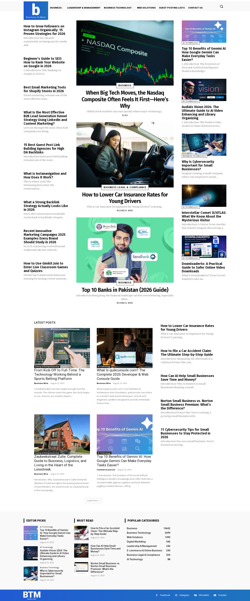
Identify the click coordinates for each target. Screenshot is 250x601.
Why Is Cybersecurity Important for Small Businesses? (198, 165)
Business (124, 85)
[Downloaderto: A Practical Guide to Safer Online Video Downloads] (204, 247)
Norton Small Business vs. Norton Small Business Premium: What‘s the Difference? (187, 404)
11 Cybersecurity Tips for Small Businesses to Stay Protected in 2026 (185, 433)
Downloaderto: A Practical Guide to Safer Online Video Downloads (203, 267)
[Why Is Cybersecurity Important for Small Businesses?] (204, 145)
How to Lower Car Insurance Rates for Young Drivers (125, 197)
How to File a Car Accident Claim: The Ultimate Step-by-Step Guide (187, 353)
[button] (221, 6)
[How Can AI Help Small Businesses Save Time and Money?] (81, 551)
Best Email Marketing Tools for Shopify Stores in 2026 (45, 89)
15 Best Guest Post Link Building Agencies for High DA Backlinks (44, 148)
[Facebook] (157, 595)
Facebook (165, 595)
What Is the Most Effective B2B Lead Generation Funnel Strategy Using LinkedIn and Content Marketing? (45, 118)
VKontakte (204, 595)
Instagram (184, 595)
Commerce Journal (106, 469)
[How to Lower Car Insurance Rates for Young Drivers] (125, 154)
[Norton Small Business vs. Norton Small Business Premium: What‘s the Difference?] (81, 568)
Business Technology (194, 156)
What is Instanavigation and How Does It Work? (45, 175)
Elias (125, 115)
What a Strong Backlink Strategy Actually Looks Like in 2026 (46, 206)
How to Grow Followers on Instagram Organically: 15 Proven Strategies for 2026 (44, 30)
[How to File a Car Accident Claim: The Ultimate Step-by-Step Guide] (81, 533)
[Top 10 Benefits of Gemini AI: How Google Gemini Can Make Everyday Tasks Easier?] (204, 31)
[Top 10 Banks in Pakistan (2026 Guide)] (125, 250)
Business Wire (125, 210)
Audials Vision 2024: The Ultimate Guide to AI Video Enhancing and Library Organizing (202, 112)
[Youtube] (215, 595)
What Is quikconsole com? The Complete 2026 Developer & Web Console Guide (122, 374)
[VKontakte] (195, 595)
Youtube (222, 595)
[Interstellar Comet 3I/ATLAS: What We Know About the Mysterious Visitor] (204, 196)
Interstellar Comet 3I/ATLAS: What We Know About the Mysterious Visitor (204, 216)
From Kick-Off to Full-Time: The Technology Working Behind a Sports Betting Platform (59, 374)
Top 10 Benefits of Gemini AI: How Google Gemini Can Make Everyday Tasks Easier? (204, 54)
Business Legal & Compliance (125, 187)
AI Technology (190, 43)
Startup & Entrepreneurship (47, 366)
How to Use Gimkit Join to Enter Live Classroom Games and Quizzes (46, 267)
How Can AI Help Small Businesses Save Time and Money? (187, 378)
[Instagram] (176, 595)
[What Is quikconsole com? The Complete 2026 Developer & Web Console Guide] (125, 348)
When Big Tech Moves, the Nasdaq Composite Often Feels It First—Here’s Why (125, 99)
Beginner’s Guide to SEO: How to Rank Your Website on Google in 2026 (44, 62)
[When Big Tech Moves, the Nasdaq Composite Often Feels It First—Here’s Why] (125, 53)
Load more (92, 500)
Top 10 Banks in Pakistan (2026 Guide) (125, 290)
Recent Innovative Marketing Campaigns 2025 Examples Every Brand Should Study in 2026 (44, 236)
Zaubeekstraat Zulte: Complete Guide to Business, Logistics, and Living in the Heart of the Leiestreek (60, 463)
